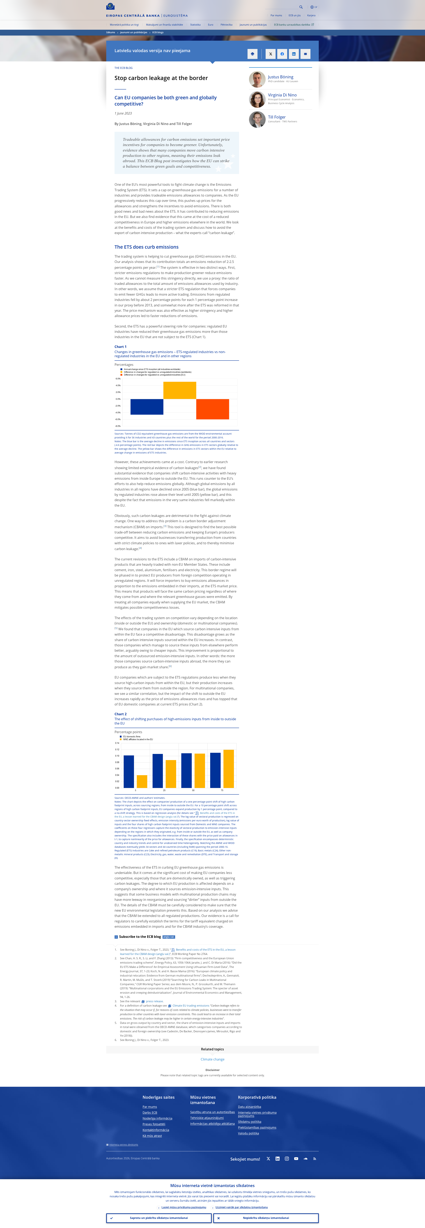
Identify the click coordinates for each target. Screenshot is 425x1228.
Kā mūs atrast (152, 1136)
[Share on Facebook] (282, 54)
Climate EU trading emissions (191, 1006)
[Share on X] (271, 54)
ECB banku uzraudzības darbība (292, 25)
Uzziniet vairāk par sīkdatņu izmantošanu (241, 1207)
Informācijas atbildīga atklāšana (212, 1123)
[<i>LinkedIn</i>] (278, 1159)
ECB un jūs (295, 15)
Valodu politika (248, 1133)
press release (154, 1001)
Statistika (195, 25)
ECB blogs (158, 32)
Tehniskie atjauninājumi (207, 1118)
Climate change (212, 1059)
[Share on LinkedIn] (294, 54)
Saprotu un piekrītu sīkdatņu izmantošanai (159, 1218)
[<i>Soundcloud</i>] (305, 1159)
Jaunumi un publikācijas (253, 25)
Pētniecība (226, 25)
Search (301, 7)
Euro (210, 25)
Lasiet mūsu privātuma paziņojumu (184, 1207)
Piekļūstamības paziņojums (257, 1127)
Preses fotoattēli (154, 1124)
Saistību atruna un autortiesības (212, 1112)
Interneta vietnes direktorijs (123, 1145)
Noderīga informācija (157, 1118)
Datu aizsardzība (249, 1106)
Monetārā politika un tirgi (124, 25)
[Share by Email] (305, 54)
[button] (307, 7)
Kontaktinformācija (156, 1130)
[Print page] (252, 54)
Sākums (110, 32)
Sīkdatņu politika (249, 1121)
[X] (268, 1159)
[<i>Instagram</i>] (287, 1159)
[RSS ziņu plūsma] (315, 1159)
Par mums (276, 15)
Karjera (311, 15)
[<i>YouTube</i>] (296, 1159)
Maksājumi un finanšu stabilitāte (164, 25)
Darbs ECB (150, 1112)
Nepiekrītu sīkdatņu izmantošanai (266, 1218)
